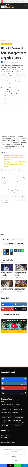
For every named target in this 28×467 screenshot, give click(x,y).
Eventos (13, 454)
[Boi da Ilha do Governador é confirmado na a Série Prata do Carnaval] (21, 267)
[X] (7, 250)
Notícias (8, 454)
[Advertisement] (14, 25)
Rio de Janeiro (6, 425)
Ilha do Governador (10, 40)
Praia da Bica (17, 420)
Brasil (18, 404)
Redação (5, 62)
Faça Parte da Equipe (21, 454)
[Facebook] (4, 250)
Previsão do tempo (19, 422)
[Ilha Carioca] (7, 6)
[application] (14, 326)
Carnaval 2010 (10, 243)
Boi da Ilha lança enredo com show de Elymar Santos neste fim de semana (7, 274)
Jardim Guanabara (7, 417)
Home (3, 454)
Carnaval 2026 (17, 409)
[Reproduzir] (3, 332)
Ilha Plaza (19, 414)
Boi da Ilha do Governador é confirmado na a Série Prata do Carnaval (20, 274)
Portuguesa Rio (6, 420)
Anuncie (14, 456)
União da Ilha (18, 425)
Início (3, 40)
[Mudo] (22, 332)
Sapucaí (20, 243)
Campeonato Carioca (8, 407)
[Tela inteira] (25, 332)
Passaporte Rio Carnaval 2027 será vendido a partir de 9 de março (7, 289)
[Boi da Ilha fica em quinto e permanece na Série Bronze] (21, 283)
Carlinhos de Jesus (19, 240)
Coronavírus (6, 412)
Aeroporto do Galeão (8, 404)
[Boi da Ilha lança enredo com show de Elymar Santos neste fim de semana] (7, 267)
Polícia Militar (19, 417)
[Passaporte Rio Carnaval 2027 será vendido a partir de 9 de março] (7, 283)
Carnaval (19, 407)
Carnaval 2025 (6, 409)
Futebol (15, 412)
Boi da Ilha (6, 240)
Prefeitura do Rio (7, 422)
